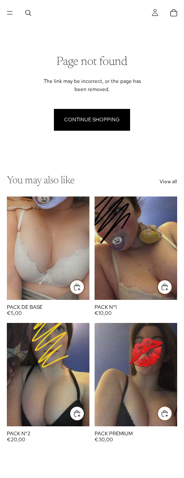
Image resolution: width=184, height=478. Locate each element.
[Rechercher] (28, 12)
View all (168, 181)
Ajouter (84, 287)
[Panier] (173, 12)
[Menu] (10, 13)
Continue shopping (92, 119)
